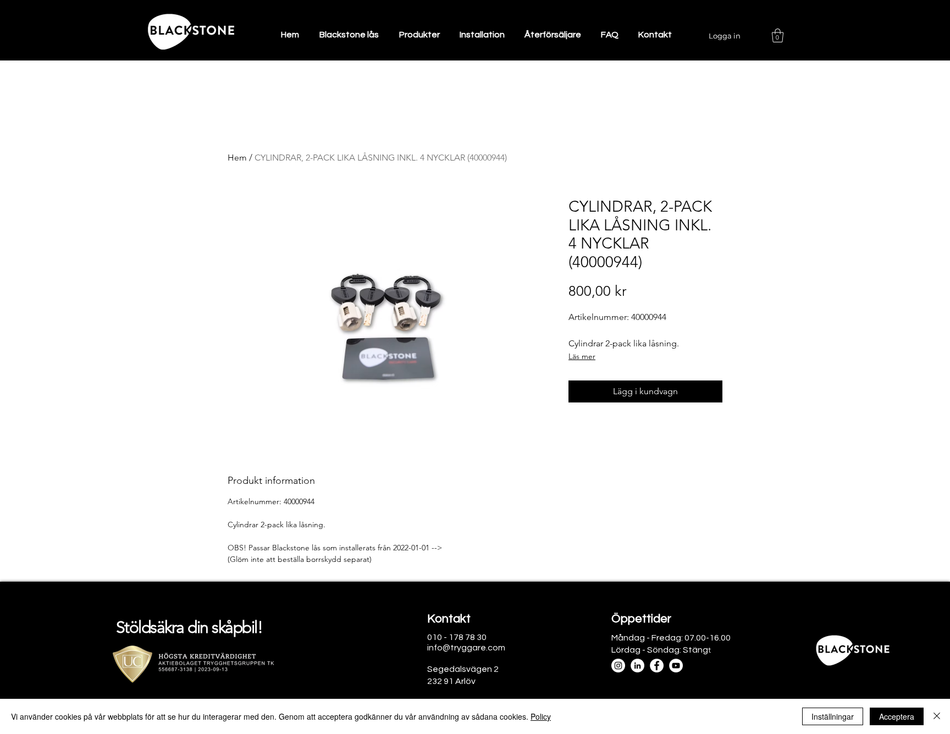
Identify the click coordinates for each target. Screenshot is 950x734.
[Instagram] (618, 665)
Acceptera (896, 716)
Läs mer (581, 356)
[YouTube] (676, 665)
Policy (541, 716)
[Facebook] (657, 665)
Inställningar (832, 716)
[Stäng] (936, 716)
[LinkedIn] (637, 665)
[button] (777, 35)
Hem (237, 157)
